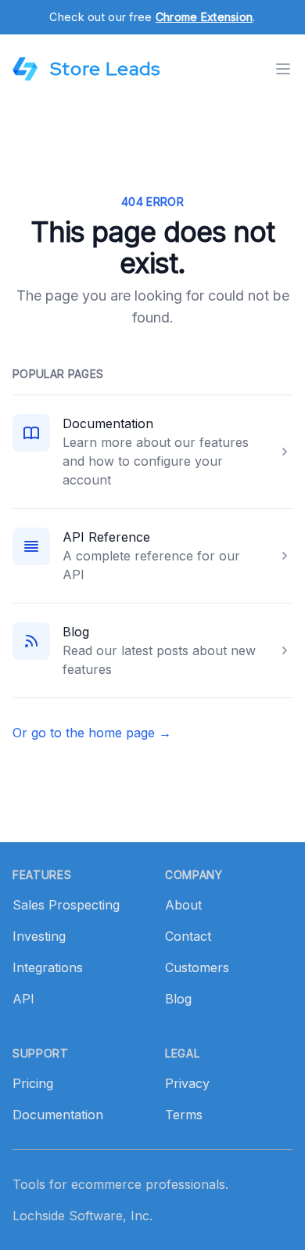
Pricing (33, 1083)
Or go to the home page (92, 732)
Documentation (108, 423)
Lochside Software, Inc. (82, 1215)
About (183, 905)
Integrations (48, 967)
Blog (76, 631)
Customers (197, 967)
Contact (188, 936)
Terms (184, 1114)
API (23, 999)
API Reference (106, 537)
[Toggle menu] (283, 69)
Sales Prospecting (66, 905)
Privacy (187, 1083)
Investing (39, 936)
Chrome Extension (204, 16)
